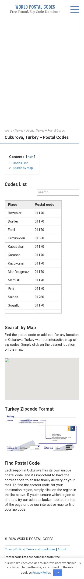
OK (58, 573)
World (8, 130)
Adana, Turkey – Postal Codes (45, 130)
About (62, 549)
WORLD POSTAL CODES (35, 7)
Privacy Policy (14, 549)
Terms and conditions (41, 549)
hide (30, 157)
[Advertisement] (42, 77)
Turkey (19, 130)
